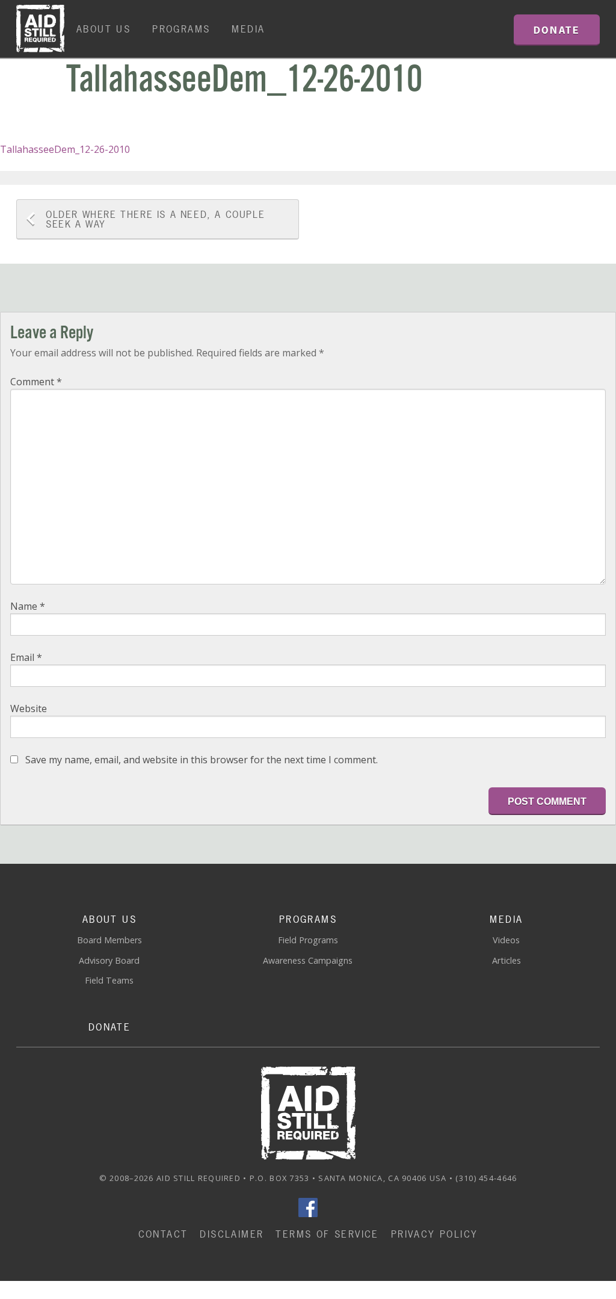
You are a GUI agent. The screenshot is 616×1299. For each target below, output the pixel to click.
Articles (506, 960)
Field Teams (109, 980)
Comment (36, 381)
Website (28, 708)
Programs (181, 29)
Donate (109, 1027)
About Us (103, 29)
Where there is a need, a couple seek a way (155, 219)
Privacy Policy (434, 1234)
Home (40, 29)
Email (26, 657)
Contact (163, 1234)
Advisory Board (109, 960)
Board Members (109, 940)
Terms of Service (327, 1234)
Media (248, 29)
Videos (506, 940)
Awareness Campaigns (308, 960)
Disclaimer (231, 1234)
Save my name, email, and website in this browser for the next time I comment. (201, 759)
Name (27, 606)
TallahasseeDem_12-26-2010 (65, 149)
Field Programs (308, 940)
